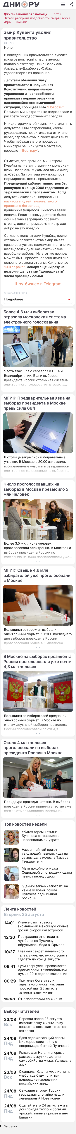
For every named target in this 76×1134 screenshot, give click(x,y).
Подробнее (13, 299)
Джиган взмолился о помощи (26, 14)
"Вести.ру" (29, 150)
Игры (7, 22)
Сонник (21, 22)
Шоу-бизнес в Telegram (38, 283)
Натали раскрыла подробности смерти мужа (37, 18)
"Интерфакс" (14, 267)
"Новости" (55, 107)
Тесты (56, 14)
